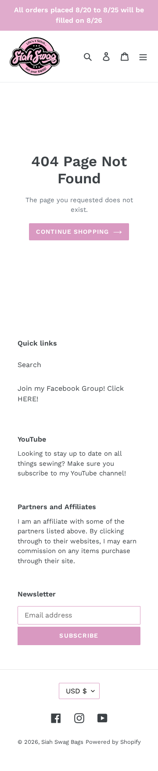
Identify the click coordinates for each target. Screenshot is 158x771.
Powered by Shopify (113, 742)
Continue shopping (72, 231)
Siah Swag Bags (62, 742)
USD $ (76, 691)
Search (29, 365)
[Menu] (143, 56)
